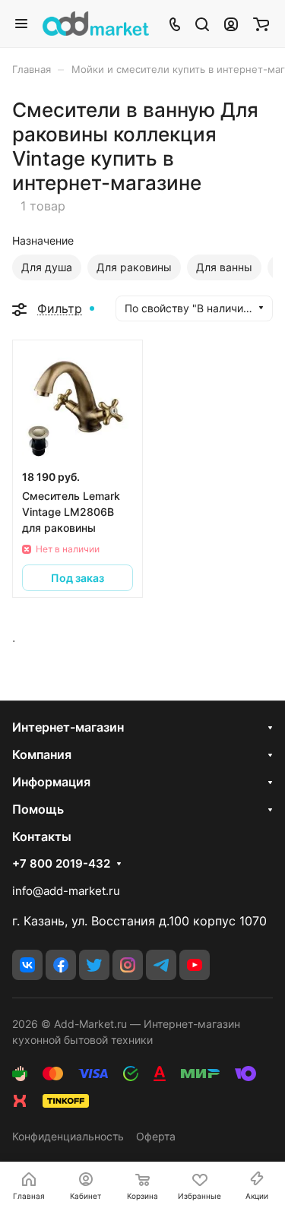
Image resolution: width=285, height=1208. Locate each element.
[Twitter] (94, 965)
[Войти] (231, 23)
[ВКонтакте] (27, 965)
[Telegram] (161, 965)
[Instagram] (127, 965)
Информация (51, 781)
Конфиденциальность (68, 1136)
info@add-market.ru (66, 891)
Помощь (38, 809)
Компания (41, 754)
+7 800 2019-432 (61, 864)
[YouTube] (194, 965)
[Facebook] (61, 965)
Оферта (156, 1136)
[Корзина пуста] (261, 23)
